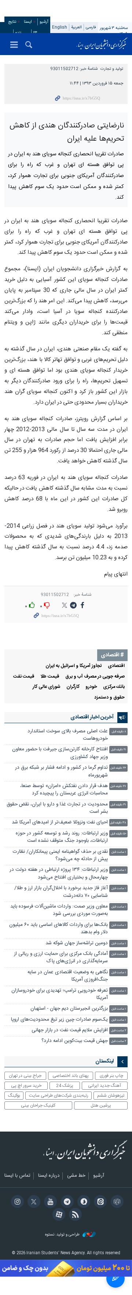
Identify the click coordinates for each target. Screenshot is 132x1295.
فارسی (91, 27)
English (59, 27)
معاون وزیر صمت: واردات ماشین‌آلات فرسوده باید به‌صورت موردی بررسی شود (59, 910)
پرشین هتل (101, 1105)
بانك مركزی (114, 687)
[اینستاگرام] (15, 1202)
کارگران (73, 687)
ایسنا (102, 44)
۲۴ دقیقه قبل (118, 768)
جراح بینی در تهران (25, 1075)
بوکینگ (14, 1095)
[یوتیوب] (49, 1202)
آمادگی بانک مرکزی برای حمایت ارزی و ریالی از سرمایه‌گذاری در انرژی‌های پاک (61, 957)
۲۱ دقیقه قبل (118, 749)
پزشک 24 (64, 1085)
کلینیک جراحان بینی (38, 1105)
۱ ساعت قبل (118, 852)
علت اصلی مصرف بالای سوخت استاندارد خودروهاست (67, 735)
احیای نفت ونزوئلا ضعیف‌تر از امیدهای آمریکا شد (60, 822)
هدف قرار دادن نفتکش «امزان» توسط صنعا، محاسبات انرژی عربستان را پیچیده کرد (64, 789)
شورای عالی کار (46, 687)
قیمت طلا (49, 677)
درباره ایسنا (48, 1176)
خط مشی (76, 1176)
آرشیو (44, 21)
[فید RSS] (74, 1215)
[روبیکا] (115, 1202)
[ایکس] (32, 1202)
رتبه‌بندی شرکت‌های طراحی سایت (58, 1095)
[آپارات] (57, 1215)
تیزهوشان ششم (110, 1095)
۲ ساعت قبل (118, 1030)
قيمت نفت (23, 677)
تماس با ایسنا (17, 1176)
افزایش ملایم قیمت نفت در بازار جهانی (70, 1030)
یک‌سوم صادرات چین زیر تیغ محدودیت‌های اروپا (59, 1020)
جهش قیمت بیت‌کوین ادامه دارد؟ (74, 1041)
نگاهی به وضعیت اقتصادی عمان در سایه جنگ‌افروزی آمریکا (67, 976)
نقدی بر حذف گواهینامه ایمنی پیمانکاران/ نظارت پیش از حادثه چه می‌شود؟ (60, 855)
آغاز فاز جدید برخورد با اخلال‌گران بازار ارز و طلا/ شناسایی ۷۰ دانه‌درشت (61, 891)
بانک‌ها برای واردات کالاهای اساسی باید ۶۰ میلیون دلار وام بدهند (58, 928)
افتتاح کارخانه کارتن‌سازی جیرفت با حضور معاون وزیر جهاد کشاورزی (60, 753)
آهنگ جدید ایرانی (104, 1085)
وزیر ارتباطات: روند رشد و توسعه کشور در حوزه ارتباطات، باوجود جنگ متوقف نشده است (62, 837)
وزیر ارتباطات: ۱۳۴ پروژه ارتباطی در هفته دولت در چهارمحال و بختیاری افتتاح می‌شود (59, 873)
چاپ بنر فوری (111, 1075)
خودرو (91, 687)
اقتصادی (116, 666)
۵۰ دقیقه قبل (118, 834)
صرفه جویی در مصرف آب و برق (95, 677)
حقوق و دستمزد (109, 697)
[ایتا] (99, 1202)
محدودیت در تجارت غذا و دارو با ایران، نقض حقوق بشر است (57, 808)
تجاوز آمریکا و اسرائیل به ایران (73, 666)
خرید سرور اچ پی (26, 1085)
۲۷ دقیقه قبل (118, 786)
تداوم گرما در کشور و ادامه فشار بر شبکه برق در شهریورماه (61, 771)
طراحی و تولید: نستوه (63, 1235)
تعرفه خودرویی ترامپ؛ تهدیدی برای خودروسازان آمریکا (59, 994)
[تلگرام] (65, 1202)
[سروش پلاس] (82, 1202)
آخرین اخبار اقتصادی (92, 717)
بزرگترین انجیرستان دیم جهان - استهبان (69, 1009)
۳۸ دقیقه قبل (118, 822)
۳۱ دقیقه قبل (118, 804)
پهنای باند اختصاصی (70, 1075)
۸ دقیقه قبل (119, 731)
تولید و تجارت (111, 68)
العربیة (76, 27)
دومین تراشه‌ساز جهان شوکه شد (76, 943)
